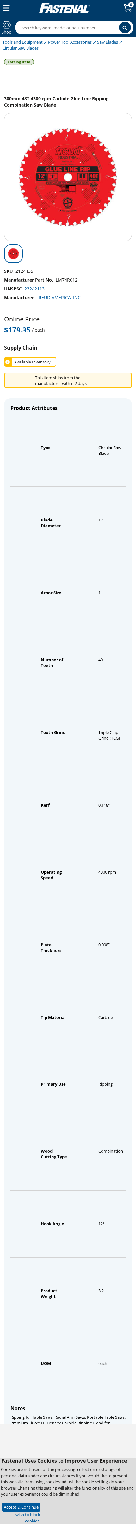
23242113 (34, 289)
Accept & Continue (21, 1507)
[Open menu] (5, 8)
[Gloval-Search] (125, 27)
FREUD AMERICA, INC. (59, 298)
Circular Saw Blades (21, 48)
